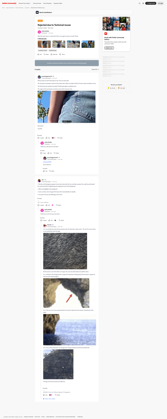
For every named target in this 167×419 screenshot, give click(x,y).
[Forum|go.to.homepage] (9, 3)
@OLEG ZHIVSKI (47, 162)
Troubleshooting (52, 50)
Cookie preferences (50, 416)
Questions (27, 7)
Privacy (43, 416)
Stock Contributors (19, 7)
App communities (10, 7)
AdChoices (80, 416)
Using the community (28, 416)
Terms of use (37, 416)
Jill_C (43, 180)
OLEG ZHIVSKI (45, 31)
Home (3, 7)
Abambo (49, 224)
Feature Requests (47, 3)
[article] (67, 107)
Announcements (37, 3)
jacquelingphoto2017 (47, 76)
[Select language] (143, 3)
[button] (150, 3)
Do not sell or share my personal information (65, 416)
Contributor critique (42, 50)
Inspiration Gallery (58, 3)
